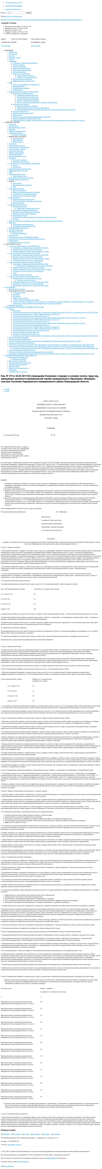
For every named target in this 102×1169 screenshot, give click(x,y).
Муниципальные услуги (17, 174)
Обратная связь (14, 366)
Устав (15, 273)
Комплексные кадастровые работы (24, 196)
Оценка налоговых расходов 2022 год (21, 343)
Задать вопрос (6, 46)
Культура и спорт (14, 57)
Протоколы (16, 310)
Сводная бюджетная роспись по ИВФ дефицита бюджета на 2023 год (36, 319)
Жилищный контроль (20, 215)
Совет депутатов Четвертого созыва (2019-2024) (25, 262)
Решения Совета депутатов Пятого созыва (27, 278)
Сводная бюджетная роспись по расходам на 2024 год (31, 325)
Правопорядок (14, 240)
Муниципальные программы (18, 337)
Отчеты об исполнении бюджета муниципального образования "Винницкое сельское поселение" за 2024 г (49, 323)
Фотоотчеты (17, 167)
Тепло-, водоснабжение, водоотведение (26, 84)
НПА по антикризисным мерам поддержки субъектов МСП (37, 102)
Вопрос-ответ (17, 115)
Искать (29, 13)
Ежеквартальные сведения (18, 364)
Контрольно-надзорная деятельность (25, 210)
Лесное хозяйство (19, 65)
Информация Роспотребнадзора (23, 81)
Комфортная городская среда (18, 179)
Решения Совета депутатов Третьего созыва (28, 257)
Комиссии (12, 223)
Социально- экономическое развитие (25, 63)
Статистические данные (17, 149)
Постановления (18, 138)
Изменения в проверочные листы (28, 208)
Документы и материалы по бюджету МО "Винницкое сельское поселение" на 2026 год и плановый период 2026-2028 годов (55, 336)
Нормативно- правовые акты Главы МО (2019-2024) (30, 264)
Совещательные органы (17, 145)
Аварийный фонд (19, 86)
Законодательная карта (13, 9)
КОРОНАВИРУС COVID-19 (19, 228)
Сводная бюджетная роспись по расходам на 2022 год (31, 316)
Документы (13, 144)
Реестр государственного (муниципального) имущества (32, 117)
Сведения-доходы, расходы (18, 371)
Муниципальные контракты (22, 185)
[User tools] (1, 386)
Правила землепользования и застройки (26, 192)
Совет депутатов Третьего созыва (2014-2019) (24, 253)
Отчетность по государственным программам (24, 163)
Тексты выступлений (16, 151)
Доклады (16, 219)
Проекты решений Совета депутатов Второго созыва (31, 251)
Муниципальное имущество (22, 79)
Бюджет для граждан (16, 305)
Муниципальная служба (17, 127)
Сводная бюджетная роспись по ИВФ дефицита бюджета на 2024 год (36, 327)
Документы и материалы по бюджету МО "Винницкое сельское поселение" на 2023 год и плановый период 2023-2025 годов (51, 345)
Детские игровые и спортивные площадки (27, 201)
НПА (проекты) (18, 142)
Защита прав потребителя (21, 68)
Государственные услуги (13, 2)
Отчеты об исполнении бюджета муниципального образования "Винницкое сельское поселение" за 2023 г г (50, 318)
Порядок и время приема (17, 131)
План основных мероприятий (19, 147)
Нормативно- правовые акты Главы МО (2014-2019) (30, 255)
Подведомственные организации (20, 169)
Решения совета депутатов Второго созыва (27, 249)
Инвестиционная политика (22, 70)
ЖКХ (10, 83)
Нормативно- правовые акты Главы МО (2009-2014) (30, 248)
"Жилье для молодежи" (21, 298)
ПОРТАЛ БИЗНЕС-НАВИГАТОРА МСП (27, 118)
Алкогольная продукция (25, 75)
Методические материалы (17, 361)
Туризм (11, 59)
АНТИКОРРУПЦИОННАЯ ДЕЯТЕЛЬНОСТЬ (21, 355)
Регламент (16, 294)
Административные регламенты (28, 99)
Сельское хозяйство (19, 66)
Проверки (12, 158)
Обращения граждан (16, 133)
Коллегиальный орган (20, 111)
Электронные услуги (20, 176)
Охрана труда (13, 235)
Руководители (13, 126)
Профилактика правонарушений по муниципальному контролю (34, 217)
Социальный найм (19, 293)
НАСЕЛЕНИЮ (10, 287)
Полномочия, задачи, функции (19, 242)
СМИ (10, 172)
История (12, 56)
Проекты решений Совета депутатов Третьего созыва (31, 258)
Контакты (12, 129)
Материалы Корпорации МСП (23, 113)
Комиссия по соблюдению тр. (19, 368)
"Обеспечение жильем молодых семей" (26, 300)
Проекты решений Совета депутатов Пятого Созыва (31, 282)
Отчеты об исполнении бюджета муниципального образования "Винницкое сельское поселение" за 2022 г (45, 341)
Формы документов (19, 190)
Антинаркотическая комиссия (23, 224)
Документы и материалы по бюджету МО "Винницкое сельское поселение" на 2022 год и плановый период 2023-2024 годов (55, 312)
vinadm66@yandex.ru (14, 1144)
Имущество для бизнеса (21, 104)
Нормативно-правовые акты (18, 357)
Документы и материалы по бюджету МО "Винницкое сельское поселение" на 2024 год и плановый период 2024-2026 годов (51, 346)
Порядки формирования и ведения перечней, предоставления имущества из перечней (46, 109)
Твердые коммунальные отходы (23, 199)
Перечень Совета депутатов (22, 275)
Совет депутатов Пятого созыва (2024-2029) (24, 276)
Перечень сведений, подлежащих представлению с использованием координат (36, 221)
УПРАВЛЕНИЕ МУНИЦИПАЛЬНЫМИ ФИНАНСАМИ (24, 307)
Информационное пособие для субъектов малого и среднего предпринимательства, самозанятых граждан (49, 120)
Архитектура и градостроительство (25, 194)
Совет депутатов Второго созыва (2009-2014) (24, 246)
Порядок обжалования (16, 153)
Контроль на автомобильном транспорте (26, 212)
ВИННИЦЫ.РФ (52, 1158)
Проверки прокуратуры (21, 162)
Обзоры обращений (15, 154)
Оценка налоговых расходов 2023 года (26, 334)
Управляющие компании (21, 88)
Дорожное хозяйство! (16, 230)
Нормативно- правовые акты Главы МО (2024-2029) (30, 285)
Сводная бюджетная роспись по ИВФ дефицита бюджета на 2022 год (36, 314)
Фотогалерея (13, 54)
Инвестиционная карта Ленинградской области (33, 108)
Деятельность (17, 183)
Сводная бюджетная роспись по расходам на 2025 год (31, 330)
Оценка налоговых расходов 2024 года (26, 332)
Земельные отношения (16, 188)
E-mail (7, 391)
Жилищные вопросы (16, 232)
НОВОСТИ (13, 52)
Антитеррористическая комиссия (24, 226)
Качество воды (18, 90)
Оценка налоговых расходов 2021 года (22, 350)
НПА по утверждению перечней (28, 100)
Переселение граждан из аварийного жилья (23, 237)
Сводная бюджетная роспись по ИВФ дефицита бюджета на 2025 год (36, 328)
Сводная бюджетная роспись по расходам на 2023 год (31, 321)
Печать (7, 389)
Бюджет (11, 309)
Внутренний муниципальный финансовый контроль (27, 239)
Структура (12, 124)
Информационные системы (18, 170)
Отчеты (15, 165)
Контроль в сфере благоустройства (24, 214)
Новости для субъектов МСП (27, 77)
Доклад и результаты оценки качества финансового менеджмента (31, 352)
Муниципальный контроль (18, 205)
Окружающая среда (19, 72)
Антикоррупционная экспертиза (20, 363)
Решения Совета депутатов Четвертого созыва (28, 267)
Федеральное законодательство (27, 95)
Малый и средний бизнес (21, 74)
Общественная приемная (14, 6)
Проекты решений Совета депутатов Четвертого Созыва (32, 269)
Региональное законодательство (27, 97)
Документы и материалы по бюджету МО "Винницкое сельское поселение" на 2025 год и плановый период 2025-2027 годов (51, 354)
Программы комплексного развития (21, 178)
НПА (14, 187)
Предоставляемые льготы (17, 156)
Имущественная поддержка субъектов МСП (24, 92)
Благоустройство (14, 197)
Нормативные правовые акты (23, 93)
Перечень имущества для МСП (27, 106)
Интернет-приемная (19, 135)
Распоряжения (18, 140)
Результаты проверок (20, 160)
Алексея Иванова (23, 1161)
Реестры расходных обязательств (20, 339)
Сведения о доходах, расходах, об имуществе (28, 260)
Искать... (4, 13)
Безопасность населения (17, 289)
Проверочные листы (20, 206)
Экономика (12, 61)
